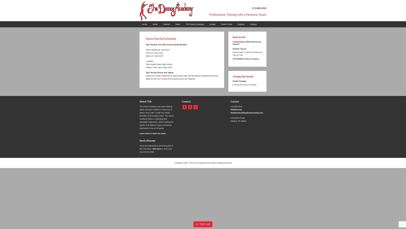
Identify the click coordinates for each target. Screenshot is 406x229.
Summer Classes (240, 49)
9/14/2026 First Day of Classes (246, 59)
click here (156, 149)
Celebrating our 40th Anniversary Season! (247, 43)
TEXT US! (205, 224)
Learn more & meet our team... (153, 133)
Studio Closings (239, 81)
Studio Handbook (162, 76)
